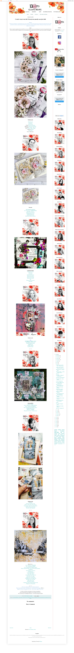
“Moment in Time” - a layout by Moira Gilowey (60, 372)
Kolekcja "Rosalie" (30, 404)
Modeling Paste (30, 571)
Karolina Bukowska (57, 441)
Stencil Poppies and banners (30, 570)
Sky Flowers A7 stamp (30, 576)
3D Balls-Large (30, 344)
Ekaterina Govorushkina (60, 440)
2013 (56, 425)
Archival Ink (30, 130)
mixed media (57, 429)
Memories (57, 373)
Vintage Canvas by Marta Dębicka (59, 406)
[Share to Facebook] (37, 596)
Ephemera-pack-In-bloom (30, 280)
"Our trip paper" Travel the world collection (30, 505)
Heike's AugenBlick (34, 597)
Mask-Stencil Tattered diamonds (30, 216)
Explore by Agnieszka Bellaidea (59, 392)
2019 (56, 417)
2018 (56, 418)
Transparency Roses (30, 271)
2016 (56, 421)
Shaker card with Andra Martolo (59, 387)
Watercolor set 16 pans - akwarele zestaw (30, 410)
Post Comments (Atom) (32, 629)
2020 (56, 354)
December (57, 355)
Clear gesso (30, 123)
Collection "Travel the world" (30, 503)
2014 (56, 424)
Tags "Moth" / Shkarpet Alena (59, 404)
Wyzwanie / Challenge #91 (60, 408)
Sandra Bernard (57, 435)
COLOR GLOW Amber (30, 213)
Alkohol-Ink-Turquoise (30, 274)
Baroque (33, 125)
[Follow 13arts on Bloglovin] (59, 116)
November (58, 356)
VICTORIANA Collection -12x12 (30, 341)
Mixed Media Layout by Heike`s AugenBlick (59, 389)
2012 (56, 426)
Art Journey (60, 442)
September (58, 359)
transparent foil (47, 597)
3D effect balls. (30, 124)
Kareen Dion (39, 597)
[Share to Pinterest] (38, 596)
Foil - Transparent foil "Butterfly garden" (30, 567)
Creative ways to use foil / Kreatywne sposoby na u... (60, 368)
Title (30, 279)
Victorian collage (30, 128)
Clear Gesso (30, 272)
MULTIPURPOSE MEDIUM (30, 209)
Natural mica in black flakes (30, 577)
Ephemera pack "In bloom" (30, 212)
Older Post (49, 627)
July (57, 362)
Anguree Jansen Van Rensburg (27, 597)
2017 (56, 419)
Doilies (34, 128)
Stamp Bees (30, 281)
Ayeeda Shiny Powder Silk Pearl (31, 574)
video (55, 440)
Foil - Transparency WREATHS (31, 565)
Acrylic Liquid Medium (30, 572)
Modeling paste (30, 121)
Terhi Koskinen (59, 438)
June (57, 363)
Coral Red (30, 127)
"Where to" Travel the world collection (30, 504)
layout (63, 429)
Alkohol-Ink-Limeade (30, 278)
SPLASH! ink (58, 432)
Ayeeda (60, 436)
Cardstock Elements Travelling (30, 506)
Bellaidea (59, 437)
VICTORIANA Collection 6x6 (30, 342)
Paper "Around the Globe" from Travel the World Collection (30, 568)
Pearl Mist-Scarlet (30, 346)
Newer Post (11, 627)
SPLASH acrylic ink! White (30, 579)
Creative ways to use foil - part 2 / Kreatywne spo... (60, 365)
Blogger (41, 641)
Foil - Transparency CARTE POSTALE (30, 210)
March (57, 412)
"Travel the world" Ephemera (30, 507)
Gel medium (30, 273)
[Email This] (34, 596)
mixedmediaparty (60, 443)
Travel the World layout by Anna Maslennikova (60, 394)
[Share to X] (36, 596)
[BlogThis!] (35, 596)
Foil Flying (30, 502)
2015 (56, 422)
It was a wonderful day (59, 381)
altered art (62, 434)
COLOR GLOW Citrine (30, 215)
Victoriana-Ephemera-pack (30, 343)
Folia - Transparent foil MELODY (30, 406)
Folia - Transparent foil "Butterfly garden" (30, 407)
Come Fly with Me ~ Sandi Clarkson (60, 398)
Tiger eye (34, 127)
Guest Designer (59, 431)
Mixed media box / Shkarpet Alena (60, 370)
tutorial (55, 434)
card (58, 434)
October (57, 358)
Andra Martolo (21, 597)
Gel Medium (31, 569)
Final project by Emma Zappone (59, 396)
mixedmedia (62, 435)
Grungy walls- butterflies (32, 126)
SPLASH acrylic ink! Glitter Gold (30, 578)
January (57, 415)
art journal (56, 436)
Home (28, 14)
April (57, 411)
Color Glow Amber (31, 573)
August (57, 361)
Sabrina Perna (43, 597)
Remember (30, 125)
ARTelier (42, 587)
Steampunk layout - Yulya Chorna (60, 379)
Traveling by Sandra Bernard (60, 377)
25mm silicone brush (30, 580)
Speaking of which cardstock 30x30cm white (31, 582)
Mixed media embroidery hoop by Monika (59, 401)
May (57, 409)
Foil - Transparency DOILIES (30, 566)
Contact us (36, 14)
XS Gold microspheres (30, 581)
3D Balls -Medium (30, 345)
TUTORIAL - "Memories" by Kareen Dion (60, 376)
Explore (57, 402)
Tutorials (31, 14)
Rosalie (32, 129)
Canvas (59, 433)
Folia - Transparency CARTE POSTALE (30, 405)
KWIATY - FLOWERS (30, 409)
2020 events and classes (43, 14)
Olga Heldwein (61, 439)
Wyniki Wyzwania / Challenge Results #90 (59, 385)
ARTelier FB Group (37, 592)
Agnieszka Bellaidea (16, 597)
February (57, 414)
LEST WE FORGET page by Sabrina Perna (60, 383)
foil (31, 597)
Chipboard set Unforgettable (30, 583)
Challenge (62, 433)
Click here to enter (59, 76)
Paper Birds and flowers (30, 211)
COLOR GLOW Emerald (30, 408)
